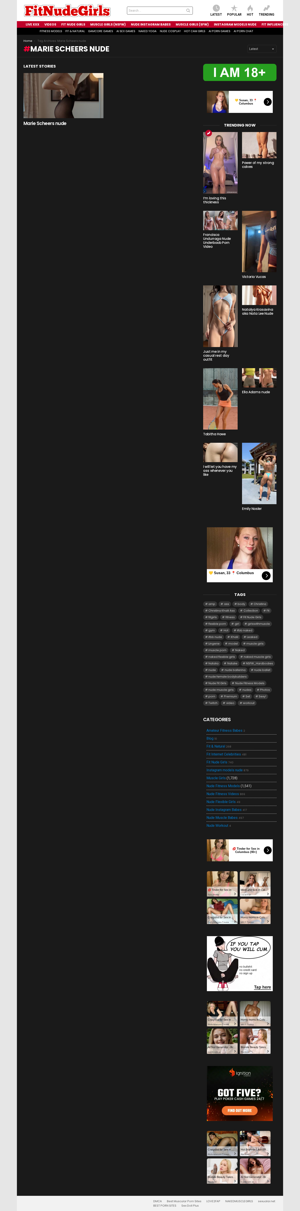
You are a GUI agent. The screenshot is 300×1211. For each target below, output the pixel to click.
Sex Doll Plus (190, 1205)
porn (211, 696)
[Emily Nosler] (259, 473)
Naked (240, 650)
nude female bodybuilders (227, 676)
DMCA (157, 1201)
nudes (246, 690)
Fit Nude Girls (252, 617)
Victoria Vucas (254, 276)
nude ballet (262, 670)
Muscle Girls (216, 778)
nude (212, 670)
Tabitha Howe (214, 434)
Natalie (232, 663)
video (230, 703)
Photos (265, 690)
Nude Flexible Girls (223, 802)
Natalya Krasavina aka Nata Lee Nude (257, 311)
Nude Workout (218, 825)
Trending (266, 14)
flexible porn (217, 624)
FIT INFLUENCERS (275, 24)
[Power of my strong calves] (259, 145)
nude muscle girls (221, 690)
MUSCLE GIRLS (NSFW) (108, 24)
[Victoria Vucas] (259, 241)
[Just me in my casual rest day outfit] (220, 316)
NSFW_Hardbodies (259, 663)
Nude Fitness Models (249, 683)
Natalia (213, 663)
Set (248, 696)
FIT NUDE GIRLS (73, 24)
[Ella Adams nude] (259, 378)
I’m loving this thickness (214, 200)
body (241, 604)
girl (237, 624)
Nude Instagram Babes (226, 810)
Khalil (234, 637)
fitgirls (212, 617)
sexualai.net (266, 1201)
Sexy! (262, 696)
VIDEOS (50, 24)
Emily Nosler (252, 508)
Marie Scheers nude (45, 123)
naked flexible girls (221, 657)
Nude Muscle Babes (225, 818)
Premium (230, 696)
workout (249, 703)
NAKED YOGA (148, 31)
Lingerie (214, 643)
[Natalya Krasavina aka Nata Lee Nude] (259, 295)
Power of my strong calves (258, 164)
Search (188, 11)
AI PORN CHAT (243, 31)
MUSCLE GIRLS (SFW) (192, 24)
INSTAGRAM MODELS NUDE (235, 24)
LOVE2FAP (213, 1201)
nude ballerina (235, 670)
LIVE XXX (32, 24)
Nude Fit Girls (217, 683)
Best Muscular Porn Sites (184, 1201)
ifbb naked (244, 630)
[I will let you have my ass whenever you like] (220, 452)
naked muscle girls (257, 657)
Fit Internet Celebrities (226, 754)
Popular (234, 14)
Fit (268, 610)
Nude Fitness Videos (225, 794)
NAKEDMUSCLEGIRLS (239, 1201)
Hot (250, 14)
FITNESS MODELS (51, 31)
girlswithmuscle (259, 624)
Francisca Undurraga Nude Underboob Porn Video (217, 240)
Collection (251, 610)
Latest (216, 14)
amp (211, 604)
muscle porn (217, 650)
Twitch (212, 703)
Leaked (252, 637)
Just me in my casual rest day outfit (216, 355)
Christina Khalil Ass (221, 610)
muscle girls (255, 643)
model (233, 643)
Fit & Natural (218, 746)
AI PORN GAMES (219, 31)
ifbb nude (215, 637)
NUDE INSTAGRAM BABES (151, 24)
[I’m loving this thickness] (220, 163)
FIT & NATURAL (75, 31)
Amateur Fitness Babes (225, 730)
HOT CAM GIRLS (194, 31)
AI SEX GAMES (125, 31)
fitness (230, 617)
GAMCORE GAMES (100, 31)
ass (226, 604)
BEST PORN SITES (164, 1205)
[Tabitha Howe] (220, 399)
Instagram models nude (227, 770)
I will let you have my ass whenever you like (220, 470)
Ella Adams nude (256, 392)
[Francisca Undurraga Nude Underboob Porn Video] (220, 220)
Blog (211, 738)
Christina (260, 604)
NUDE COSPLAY (170, 31)
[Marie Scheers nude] (63, 95)
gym (211, 630)
